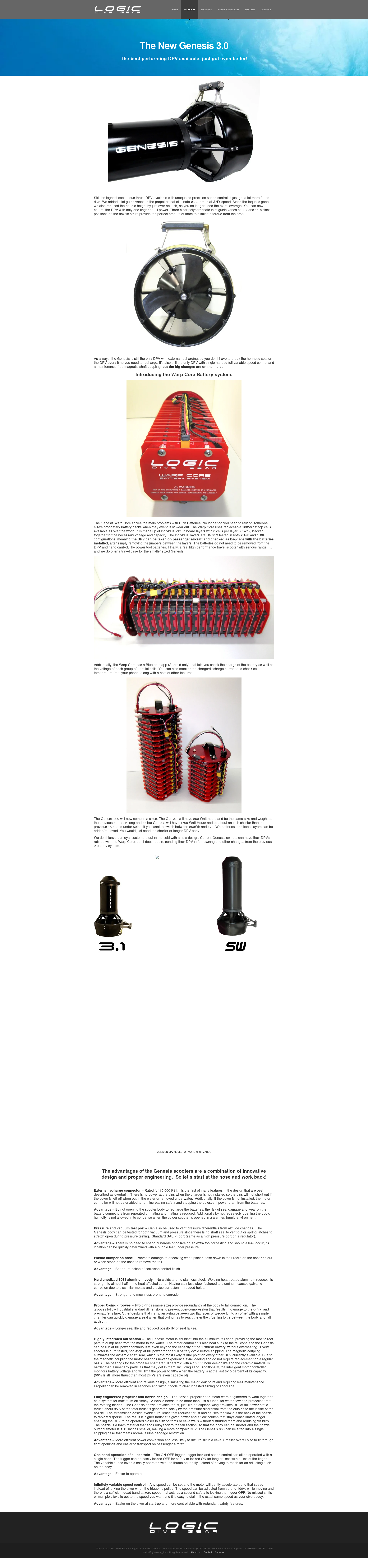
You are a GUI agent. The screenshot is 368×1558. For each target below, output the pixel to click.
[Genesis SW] (239, 904)
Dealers (250, 9)
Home (175, 9)
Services (219, 1552)
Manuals (206, 9)
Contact (266, 9)
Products (190, 9)
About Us (195, 1552)
